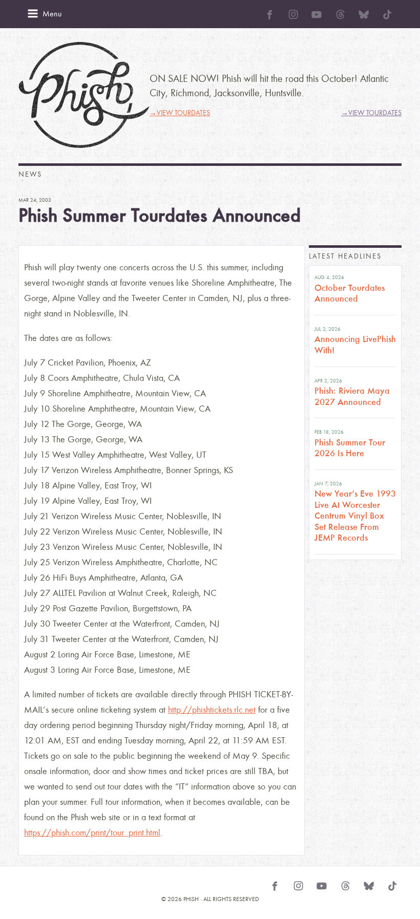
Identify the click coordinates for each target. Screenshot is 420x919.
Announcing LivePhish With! (355, 344)
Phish (84, 95)
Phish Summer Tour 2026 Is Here (349, 448)
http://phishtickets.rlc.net (212, 709)
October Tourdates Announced (349, 293)
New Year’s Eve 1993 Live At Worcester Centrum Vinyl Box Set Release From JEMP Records (355, 515)
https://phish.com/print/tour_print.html (92, 832)
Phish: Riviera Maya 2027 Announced (352, 396)
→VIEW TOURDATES (180, 113)
